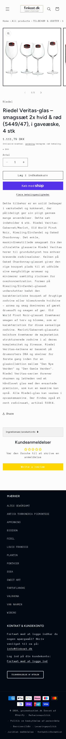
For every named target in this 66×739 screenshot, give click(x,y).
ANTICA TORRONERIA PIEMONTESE (28, 514)
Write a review (33, 466)
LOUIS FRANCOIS (17, 546)
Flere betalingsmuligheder (32, 194)
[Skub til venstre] (25, 93)
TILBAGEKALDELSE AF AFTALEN (25, 675)
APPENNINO (14, 522)
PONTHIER (13, 563)
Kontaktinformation (50, 732)
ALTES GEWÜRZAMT (18, 505)
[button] (7, 9)
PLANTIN (12, 555)
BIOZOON (12, 530)
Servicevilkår (22, 726)
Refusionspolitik (40, 715)
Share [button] (10, 413)
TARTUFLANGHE (16, 588)
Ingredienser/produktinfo (22, 432)
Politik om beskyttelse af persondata (35, 721)
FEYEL (11, 538)
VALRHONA (13, 596)
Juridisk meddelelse (21, 732)
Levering (30, 144)
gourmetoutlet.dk (32, 711)
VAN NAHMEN (14, 604)
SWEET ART (14, 579)
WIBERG (11, 612)
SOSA (10, 571)
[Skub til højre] (41, 93)
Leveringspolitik (46, 726)
